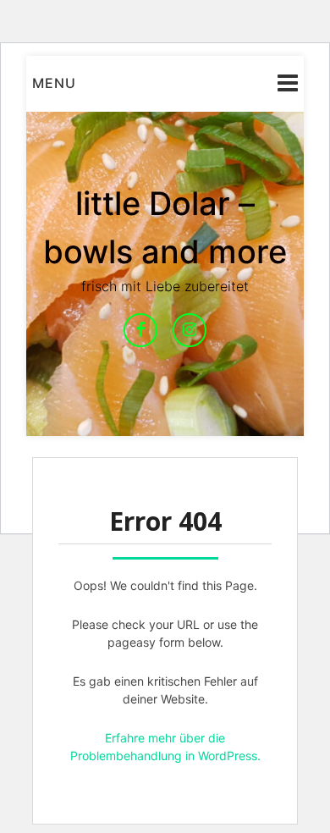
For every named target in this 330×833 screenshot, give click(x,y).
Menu (54, 82)
